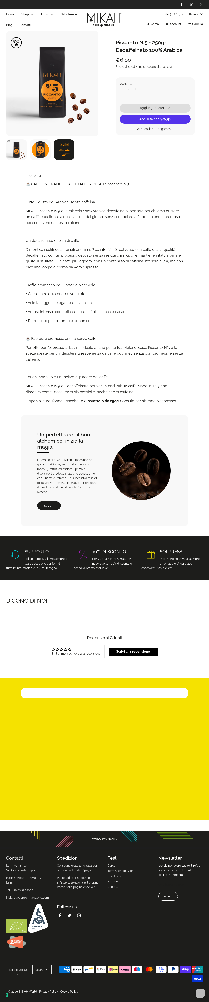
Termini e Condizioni (121, 870)
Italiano (194, 14)
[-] (121, 89)
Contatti (25, 25)
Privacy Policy (48, 991)
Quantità (126, 83)
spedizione (135, 66)
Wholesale (69, 14)
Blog (9, 25)
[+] (135, 89)
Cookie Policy (69, 991)
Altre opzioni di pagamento (155, 129)
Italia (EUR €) (172, 14)
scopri (49, 505)
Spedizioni (114, 876)
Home (10, 14)
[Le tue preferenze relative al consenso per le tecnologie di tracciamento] (7, 995)
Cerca (112, 865)
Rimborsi (113, 881)
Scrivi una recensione (133, 651)
